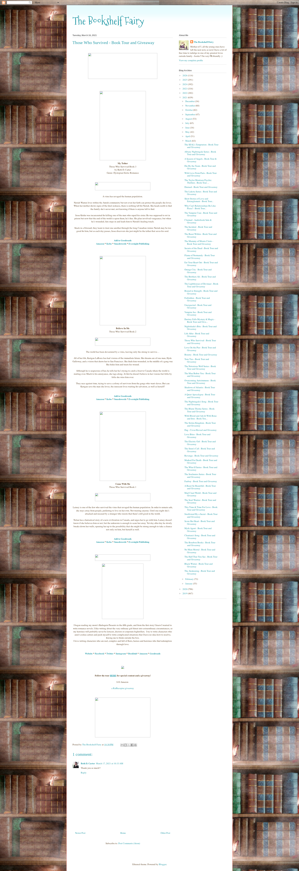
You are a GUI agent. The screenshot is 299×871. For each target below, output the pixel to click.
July (187, 123)
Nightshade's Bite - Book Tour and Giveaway (200, 328)
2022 (185, 92)
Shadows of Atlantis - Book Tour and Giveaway (199, 389)
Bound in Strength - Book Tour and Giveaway (201, 292)
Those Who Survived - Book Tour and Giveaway (200, 342)
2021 (185, 97)
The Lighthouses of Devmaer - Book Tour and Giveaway (201, 285)
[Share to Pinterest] (135, 745)
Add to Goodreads (123, 240)
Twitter (110, 653)
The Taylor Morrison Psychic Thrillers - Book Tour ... (198, 181)
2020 (185, 589)
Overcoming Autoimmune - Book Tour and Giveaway (200, 382)
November (190, 105)
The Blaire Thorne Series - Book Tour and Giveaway (199, 410)
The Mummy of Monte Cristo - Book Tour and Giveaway (198, 242)
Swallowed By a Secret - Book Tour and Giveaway (201, 515)
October (189, 109)
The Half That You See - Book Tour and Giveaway (200, 558)
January (189, 583)
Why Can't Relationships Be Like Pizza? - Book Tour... (200, 207)
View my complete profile (191, 60)
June (187, 127)
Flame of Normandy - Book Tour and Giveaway (199, 257)
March (188, 140)
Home (123, 832)
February (189, 579)
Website (89, 653)
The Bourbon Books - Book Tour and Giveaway (199, 544)
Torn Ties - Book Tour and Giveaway (196, 360)
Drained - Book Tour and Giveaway (201, 187)
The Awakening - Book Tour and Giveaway (199, 572)
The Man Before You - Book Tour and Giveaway (200, 375)
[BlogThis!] (125, 745)
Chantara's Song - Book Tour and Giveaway (199, 537)
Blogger (162, 864)
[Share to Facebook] (132, 745)
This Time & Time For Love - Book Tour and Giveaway (201, 508)
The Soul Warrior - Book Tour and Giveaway (200, 501)
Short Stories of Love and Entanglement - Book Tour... (198, 200)
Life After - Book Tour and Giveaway (196, 335)
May (187, 131)
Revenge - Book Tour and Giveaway (201, 455)
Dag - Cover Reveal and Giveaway (200, 430)
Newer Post (80, 832)
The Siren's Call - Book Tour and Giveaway (199, 450)
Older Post (165, 832)
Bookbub (132, 653)
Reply (84, 772)
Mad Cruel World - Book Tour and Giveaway (200, 494)
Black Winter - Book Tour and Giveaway (198, 565)
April (188, 136)
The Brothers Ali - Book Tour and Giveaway (200, 278)
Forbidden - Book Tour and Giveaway (197, 299)
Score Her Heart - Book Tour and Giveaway (199, 522)
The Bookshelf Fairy (108, 21)
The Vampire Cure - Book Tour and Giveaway (200, 214)
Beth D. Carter (88, 763)
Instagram (121, 653)
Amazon (100, 399)
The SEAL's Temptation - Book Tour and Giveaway (201, 146)
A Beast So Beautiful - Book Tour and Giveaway (200, 487)
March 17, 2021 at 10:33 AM (109, 763)
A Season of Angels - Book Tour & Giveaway (200, 160)
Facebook (99, 653)
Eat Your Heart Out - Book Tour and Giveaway (201, 264)
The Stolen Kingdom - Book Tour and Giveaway (200, 424)
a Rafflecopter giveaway (122, 688)
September (190, 114)
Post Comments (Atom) (129, 843)
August (189, 118)
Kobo (109, 243)
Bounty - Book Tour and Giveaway (200, 354)
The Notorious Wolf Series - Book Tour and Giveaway (200, 368)
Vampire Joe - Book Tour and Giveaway (198, 313)
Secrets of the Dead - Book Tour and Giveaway (201, 249)
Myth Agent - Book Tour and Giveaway (198, 530)
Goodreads (155, 653)
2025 (185, 79)
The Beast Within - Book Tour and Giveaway (200, 235)
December (190, 101)
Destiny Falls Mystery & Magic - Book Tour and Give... (199, 321)
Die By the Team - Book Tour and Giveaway (200, 167)
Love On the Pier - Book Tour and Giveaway (200, 349)
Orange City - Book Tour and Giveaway (198, 271)
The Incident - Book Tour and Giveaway (198, 228)
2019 (185, 593)
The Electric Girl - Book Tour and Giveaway (200, 443)
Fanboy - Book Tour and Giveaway (200, 481)
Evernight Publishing (139, 243)
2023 (185, 88)
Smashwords (120, 243)
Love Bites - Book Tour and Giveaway (197, 436)
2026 (185, 75)
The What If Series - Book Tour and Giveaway (200, 469)
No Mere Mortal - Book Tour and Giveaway (199, 551)
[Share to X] (128, 745)
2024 (185, 84)
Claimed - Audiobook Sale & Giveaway (198, 221)
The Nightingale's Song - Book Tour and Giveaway (201, 403)
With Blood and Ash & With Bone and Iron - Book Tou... (200, 417)
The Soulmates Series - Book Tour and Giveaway (200, 475)
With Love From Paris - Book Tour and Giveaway (200, 174)
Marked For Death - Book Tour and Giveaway (200, 461)
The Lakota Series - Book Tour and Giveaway (200, 193)
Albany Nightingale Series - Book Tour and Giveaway (200, 153)
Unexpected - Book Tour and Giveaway (197, 306)
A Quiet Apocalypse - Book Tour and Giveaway (199, 396)
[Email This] (122, 745)
